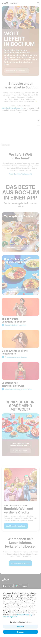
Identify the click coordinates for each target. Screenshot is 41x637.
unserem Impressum (10, 617)
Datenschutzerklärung (24, 615)
